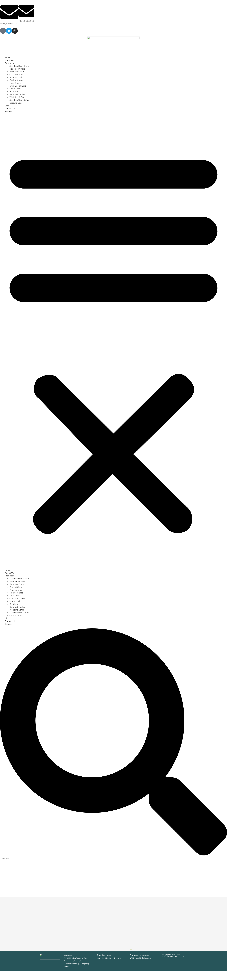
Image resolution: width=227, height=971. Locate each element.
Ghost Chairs (15, 89)
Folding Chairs (16, 80)
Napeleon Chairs (17, 69)
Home (8, 57)
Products (9, 63)
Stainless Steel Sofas (18, 100)
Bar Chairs (14, 91)
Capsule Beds (15, 103)
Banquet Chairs (16, 72)
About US (9, 60)
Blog (7, 106)
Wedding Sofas (16, 97)
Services (8, 111)
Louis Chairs (14, 83)
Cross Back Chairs (17, 86)
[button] (113, 341)
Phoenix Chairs (16, 77)
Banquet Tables (17, 94)
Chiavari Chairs (16, 74)
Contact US (10, 109)
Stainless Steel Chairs (19, 66)
